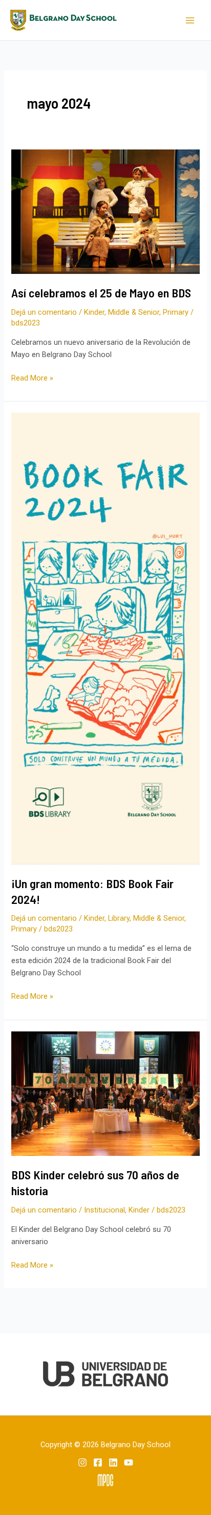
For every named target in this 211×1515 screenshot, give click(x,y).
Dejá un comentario (44, 312)
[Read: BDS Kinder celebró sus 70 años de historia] (105, 1093)
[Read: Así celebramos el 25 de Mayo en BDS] (105, 211)
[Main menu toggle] (190, 20)
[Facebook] (97, 1462)
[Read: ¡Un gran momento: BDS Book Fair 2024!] (105, 638)
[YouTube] (128, 1462)
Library (119, 918)
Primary (175, 312)
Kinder (94, 312)
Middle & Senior (133, 312)
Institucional (104, 1210)
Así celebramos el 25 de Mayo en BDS (101, 292)
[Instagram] (82, 1462)
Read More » (32, 377)
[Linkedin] (113, 1462)
